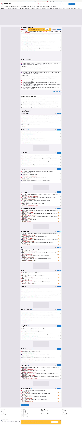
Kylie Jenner (68, 8)
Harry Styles (55, 8)
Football (37, 6)
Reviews (28, 173)
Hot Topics (6, 6)
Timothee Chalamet (25, 378)
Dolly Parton (17, 8)
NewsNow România (24, 413)
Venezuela (29, 283)
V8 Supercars (33, 199)
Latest (24, 29)
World (12, 6)
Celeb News (28, 241)
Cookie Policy (64, 411)
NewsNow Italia (24, 414)
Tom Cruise (33, 8)
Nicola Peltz (24, 212)
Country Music (24, 215)
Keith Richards (24, 353)
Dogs (30, 395)
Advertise (43, 411)
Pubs (27, 395)
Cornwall (29, 257)
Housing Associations (25, 176)
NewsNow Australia (24, 416)
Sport (41, 6)
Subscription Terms (65, 413)
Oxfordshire (24, 392)
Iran (22, 6)
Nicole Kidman (27, 8)
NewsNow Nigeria (24, 412)
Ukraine (18, 6)
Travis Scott (31, 378)
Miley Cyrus (33, 215)
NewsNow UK (23, 410)
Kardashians (30, 218)
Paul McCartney (38, 8)
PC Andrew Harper (25, 251)
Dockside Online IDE (44, 413)
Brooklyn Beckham (30, 212)
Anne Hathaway (30, 196)
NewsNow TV (3, 414)
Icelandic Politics (25, 280)
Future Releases (35, 196)
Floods (26, 277)
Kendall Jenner (24, 375)
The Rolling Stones (62, 8)
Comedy (33, 238)
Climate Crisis (26, 6)
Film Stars (23, 202)
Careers (42, 412)
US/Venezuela (24, 283)
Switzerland (24, 274)
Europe (28, 274)
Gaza (15, 6)
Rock (32, 182)
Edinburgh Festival (25, 238)
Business (33, 6)
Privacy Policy (64, 410)
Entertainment (46, 6)
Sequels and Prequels (34, 205)
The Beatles (22, 8)
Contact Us (3, 412)
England (35, 176)
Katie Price (44, 8)
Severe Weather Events (31, 277)
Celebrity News (11, 8)
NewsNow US (23, 411)
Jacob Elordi (30, 375)
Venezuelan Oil (34, 283)
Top (21, 29)
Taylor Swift (24, 244)
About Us (2, 411)
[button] (29, 59)
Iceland (29, 280)
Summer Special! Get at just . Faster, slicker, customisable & (40, 1)
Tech (51, 6)
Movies (27, 202)
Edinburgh (30, 238)
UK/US (23, 254)
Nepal (23, 277)
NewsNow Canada (24, 415)
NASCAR (29, 199)
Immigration (27, 254)
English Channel (24, 257)
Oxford (23, 398)
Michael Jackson (49, 8)
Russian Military (30, 260)
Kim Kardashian (24, 218)
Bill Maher (23, 126)
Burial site (24, 241)
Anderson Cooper (4, 8)
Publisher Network (44, 410)
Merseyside (32, 176)
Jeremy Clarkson (74, 8)
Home (2, 6)
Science (54, 6)
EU (31, 280)
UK (9, 6)
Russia (35, 260)
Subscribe (2, 413)
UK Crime (30, 251)
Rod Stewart (24, 356)
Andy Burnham (34, 251)
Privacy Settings (64, 414)
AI (30, 6)
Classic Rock (24, 173)
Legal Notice (64, 412)
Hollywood (33, 375)
